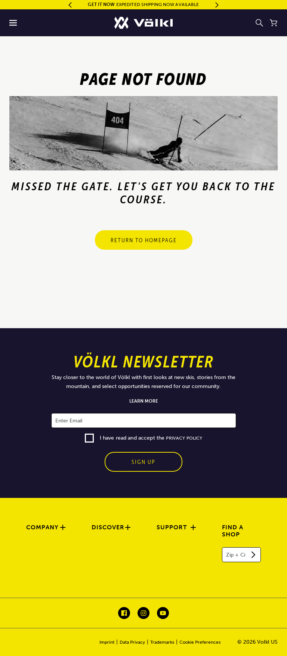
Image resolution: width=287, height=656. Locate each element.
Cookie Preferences (199, 642)
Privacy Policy (184, 438)
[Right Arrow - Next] (217, 5)
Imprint (106, 642)
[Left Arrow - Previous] (70, 5)
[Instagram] (143, 613)
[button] (13, 22)
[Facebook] (124, 613)
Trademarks (162, 642)
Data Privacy (132, 642)
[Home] (143, 23)
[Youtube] (163, 613)
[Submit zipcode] (253, 554)
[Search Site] (259, 23)
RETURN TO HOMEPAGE (144, 240)
